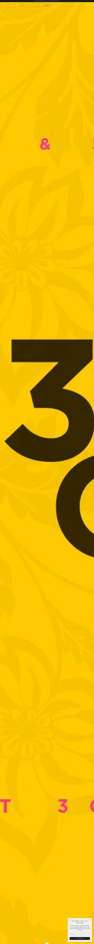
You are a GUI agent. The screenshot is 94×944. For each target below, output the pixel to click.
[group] (47, 473)
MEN (17, 5)
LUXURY (11, 5)
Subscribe (80, 938)
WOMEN (5, 5)
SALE (22, 5)
